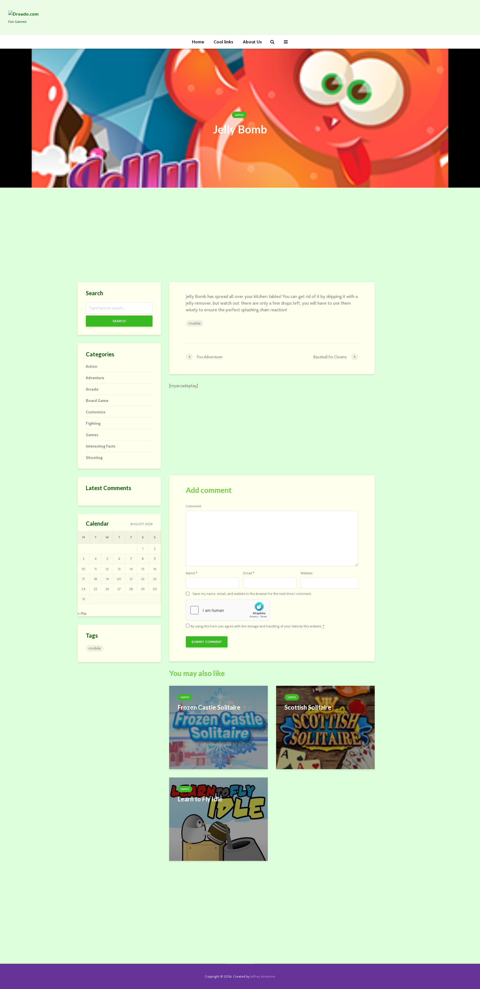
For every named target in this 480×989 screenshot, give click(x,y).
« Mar (82, 613)
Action (91, 366)
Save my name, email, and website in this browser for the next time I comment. (252, 593)
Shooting (94, 457)
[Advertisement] (240, 235)
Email (248, 573)
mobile (195, 323)
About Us (252, 41)
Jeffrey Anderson (262, 976)
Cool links (223, 41)
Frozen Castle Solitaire (209, 707)
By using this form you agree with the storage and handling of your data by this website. (257, 626)
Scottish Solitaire (307, 707)
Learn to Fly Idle (200, 799)
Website (306, 573)
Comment (193, 506)
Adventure (95, 377)
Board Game (97, 400)
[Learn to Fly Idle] (218, 818)
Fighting (93, 423)
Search (119, 321)
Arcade (92, 389)
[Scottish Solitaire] (325, 727)
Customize (95, 411)
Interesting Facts (101, 446)
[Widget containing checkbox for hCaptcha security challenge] (228, 610)
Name (191, 573)
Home (198, 41)
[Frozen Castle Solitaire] (218, 727)
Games (239, 115)
